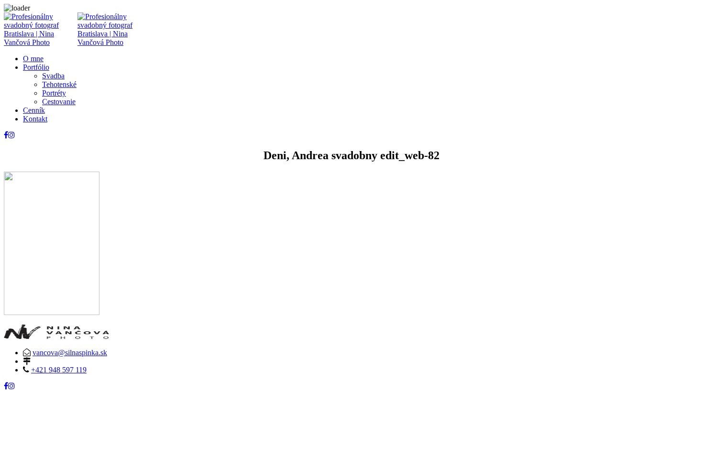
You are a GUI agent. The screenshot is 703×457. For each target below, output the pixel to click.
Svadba (53, 76)
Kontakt (35, 119)
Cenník (34, 110)
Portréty (54, 93)
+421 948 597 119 (59, 370)
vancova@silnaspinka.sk (70, 352)
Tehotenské (59, 84)
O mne (33, 58)
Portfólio (36, 67)
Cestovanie (59, 102)
